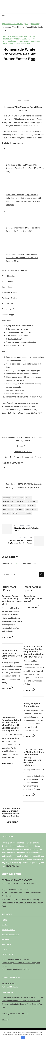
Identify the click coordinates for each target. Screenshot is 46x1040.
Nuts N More (31, 509)
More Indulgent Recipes (13, 42)
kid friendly (32, 501)
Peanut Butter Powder (23, 452)
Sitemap (5, 1020)
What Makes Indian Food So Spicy (16, 969)
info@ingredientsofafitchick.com (15, 1013)
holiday (20, 501)
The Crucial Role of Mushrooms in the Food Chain (22, 997)
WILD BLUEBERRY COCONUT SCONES (19, 883)
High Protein (29, 36)
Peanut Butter (23, 446)
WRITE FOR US (8, 954)
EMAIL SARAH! (8, 983)
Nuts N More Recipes (11, 43)
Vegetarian (25, 43)
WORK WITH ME (8, 930)
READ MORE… (13, 866)
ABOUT (4, 925)
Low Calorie (29, 38)
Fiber (28, 498)
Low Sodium (25, 40)
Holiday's (7, 38)
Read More (7, 637)
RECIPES (5, 939)
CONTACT (6, 949)
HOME (4, 920)
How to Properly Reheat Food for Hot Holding (20, 899)
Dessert (6, 498)
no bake (19, 509)
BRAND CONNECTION (10, 935)
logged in (16, 563)
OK (23, 1037)
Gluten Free (17, 36)
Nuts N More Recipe (32, 42)
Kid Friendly (17, 38)
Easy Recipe (18, 498)
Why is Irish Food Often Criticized (16, 890)
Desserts (7, 36)
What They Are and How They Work (17, 959)
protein (6, 513)
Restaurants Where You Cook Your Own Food (21, 1001)
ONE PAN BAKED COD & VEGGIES (17, 880)
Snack (15, 513)
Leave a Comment (23, 101)
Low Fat (16, 40)
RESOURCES (7, 944)
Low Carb (7, 40)
